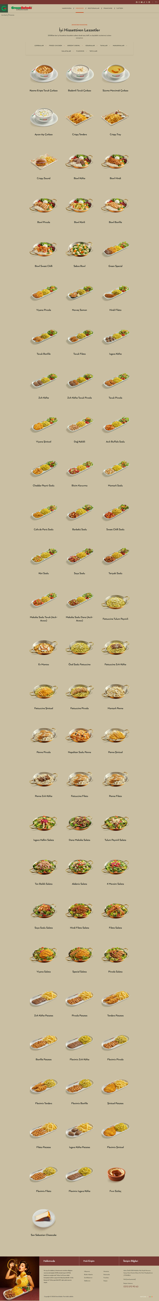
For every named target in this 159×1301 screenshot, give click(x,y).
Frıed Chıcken (55, 45)
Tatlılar (93, 51)
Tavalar (103, 45)
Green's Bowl (73, 45)
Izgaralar (90, 45)
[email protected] (131, 1279)
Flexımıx (80, 51)
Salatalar (66, 51)
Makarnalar (118, 45)
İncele (79, 1203)
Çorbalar (39, 45)
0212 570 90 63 (130, 1286)
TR (156, 2)
